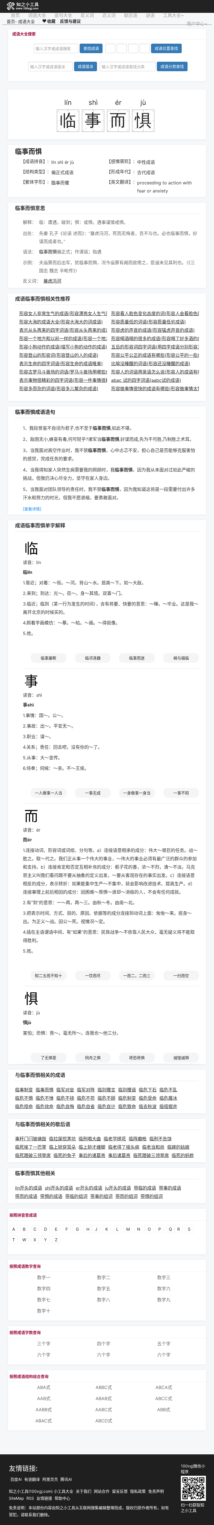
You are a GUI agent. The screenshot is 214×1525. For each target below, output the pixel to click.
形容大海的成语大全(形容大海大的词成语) (61, 322)
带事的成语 (170, 1188)
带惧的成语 (51, 1196)
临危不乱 (168, 1090)
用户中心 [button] (196, 23)
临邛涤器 (93, 658)
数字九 (164, 1299)
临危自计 (106, 1106)
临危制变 (127, 1098)
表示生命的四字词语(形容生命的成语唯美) (61, 363)
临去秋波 (148, 1106)
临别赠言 (106, 1090)
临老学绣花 (115, 1138)
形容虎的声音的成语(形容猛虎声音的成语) (153, 330)
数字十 (43, 1311)
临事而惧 (45, 1090)
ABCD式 (103, 1420)
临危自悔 (65, 1106)
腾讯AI (66, 1479)
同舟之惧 (93, 1057)
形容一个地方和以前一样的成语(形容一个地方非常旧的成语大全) (83, 338)
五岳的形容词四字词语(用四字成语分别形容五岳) (159, 347)
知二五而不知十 (48, 975)
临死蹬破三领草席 (33, 1155)
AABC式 (103, 1409)
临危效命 (45, 1106)
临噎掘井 (168, 1106)
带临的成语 (145, 1188)
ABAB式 (104, 1398)
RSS (30, 1498)
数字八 (103, 1299)
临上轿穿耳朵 (62, 1147)
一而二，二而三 (136, 975)
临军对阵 (86, 1090)
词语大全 (37, 15)
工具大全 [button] (172, 15)
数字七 (43, 1299)
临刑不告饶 (160, 1138)
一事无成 (93, 792)
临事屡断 (48, 658)
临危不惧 (24, 1098)
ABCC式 (163, 1398)
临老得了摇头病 (123, 1147)
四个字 (103, 1343)
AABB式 (44, 1409)
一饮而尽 (93, 975)
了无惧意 (48, 1057)
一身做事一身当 (136, 792)
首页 (15, 15)
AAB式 (43, 1398)
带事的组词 (101, 1196)
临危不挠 (65, 1098)
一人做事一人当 (48, 792)
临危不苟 (86, 1098)
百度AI (16, 1479)
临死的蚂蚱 (183, 1155)
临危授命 (24, 1106)
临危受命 (148, 1098)
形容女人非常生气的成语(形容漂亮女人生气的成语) (70, 313)
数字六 (164, 1288)
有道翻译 (32, 1479)
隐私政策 (138, 1491)
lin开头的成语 (28, 1188)
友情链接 (44, 1498)
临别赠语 (127, 1090)
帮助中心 (62, 1498)
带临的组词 (76, 1196)
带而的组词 (126, 1196)
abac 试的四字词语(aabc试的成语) (146, 380)
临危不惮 (45, 1098)
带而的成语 (26, 1196)
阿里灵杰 (50, 1479)
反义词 (87, 15)
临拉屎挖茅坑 (62, 1138)
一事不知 (181, 792)
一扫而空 (181, 975)
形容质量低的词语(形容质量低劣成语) (148, 322)
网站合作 (102, 1491)
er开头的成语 (89, 1188)
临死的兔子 (65, 1155)
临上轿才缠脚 (92, 1147)
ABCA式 (163, 1387)
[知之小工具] (23, 6)
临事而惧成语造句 (35, 412)
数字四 (43, 1288)
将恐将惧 (137, 1057)
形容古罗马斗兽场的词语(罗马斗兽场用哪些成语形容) (72, 372)
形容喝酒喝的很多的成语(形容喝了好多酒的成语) (159, 338)
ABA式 (43, 1387)
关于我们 (83, 1491)
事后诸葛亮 (119, 1155)
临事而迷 (137, 658)
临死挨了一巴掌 (30, 1147)
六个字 (43, 1355)
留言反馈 (120, 1491)
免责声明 (156, 1491)
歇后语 (130, 15)
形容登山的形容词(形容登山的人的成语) (58, 355)
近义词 (109, 15)
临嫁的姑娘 (178, 1147)
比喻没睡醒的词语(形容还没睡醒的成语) (150, 363)
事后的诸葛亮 (92, 1155)
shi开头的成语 (59, 1188)
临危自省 (86, 1106)
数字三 (164, 1277)
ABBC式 (104, 1387)
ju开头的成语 (118, 1188)
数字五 (103, 1288)
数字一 (43, 1277)
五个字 (164, 1343)
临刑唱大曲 (90, 1138)
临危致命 (127, 1106)
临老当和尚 (153, 1147)
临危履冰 (168, 1098)
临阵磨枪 (138, 1138)
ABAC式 (43, 1420)
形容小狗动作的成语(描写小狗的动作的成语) (63, 347)
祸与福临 (181, 658)
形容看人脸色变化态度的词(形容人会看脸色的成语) (162, 313)
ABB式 (163, 1409)
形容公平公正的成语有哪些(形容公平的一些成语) (159, 355)
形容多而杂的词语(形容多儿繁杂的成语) (58, 388)
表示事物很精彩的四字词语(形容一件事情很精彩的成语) (74, 380)
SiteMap (16, 1498)
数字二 (103, 1277)
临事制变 (24, 1090)
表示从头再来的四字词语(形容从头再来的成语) (65, 330)
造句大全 (63, 15)
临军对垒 (65, 1090)
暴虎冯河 (52, 281)
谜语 (150, 15)
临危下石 (148, 1090)
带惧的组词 (151, 1196)
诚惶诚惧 (181, 1057)
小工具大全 (63, 1491)
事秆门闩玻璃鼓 (30, 1138)
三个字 (43, 1343)
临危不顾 (106, 1098)
